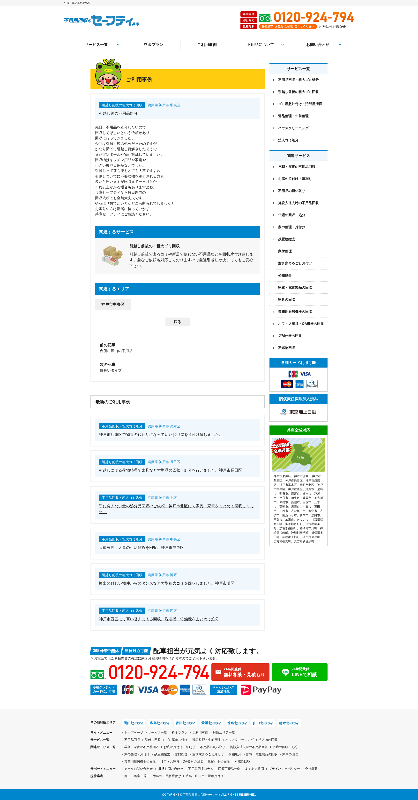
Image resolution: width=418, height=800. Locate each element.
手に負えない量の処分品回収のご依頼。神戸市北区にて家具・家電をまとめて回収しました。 (176, 509)
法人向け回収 (268, 740)
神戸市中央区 (113, 304)
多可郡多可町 (294, 524)
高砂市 (283, 506)
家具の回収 (286, 299)
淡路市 (315, 515)
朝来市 (304, 515)
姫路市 (310, 489)
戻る (177, 322)
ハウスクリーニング (293, 128)
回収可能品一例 (229, 769)
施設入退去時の (249, 747)
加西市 (283, 511)
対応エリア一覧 (224, 732)
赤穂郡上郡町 (291, 537)
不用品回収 (132, 740)
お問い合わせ (317, 44)
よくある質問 (254, 769)
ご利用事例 (207, 44)
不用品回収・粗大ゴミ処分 (298, 80)
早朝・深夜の (141, 747)
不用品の (212, 747)
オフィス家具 (301, 324)
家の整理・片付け (291, 227)
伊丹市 (283, 498)
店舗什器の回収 (290, 336)
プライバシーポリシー (284, 769)
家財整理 (285, 251)
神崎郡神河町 (299, 532)
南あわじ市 (289, 515)
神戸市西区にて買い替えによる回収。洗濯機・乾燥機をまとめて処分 (159, 619)
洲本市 (307, 493)
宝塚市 (307, 502)
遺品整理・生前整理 (293, 116)
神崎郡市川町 (308, 528)
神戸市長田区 (294, 480)
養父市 (312, 511)
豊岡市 (307, 498)
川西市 (295, 506)
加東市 (289, 519)
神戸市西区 (295, 489)
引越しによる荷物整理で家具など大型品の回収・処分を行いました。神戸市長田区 (170, 470)
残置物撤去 (286, 239)
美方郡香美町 (282, 541)
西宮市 (295, 493)
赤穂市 (283, 502)
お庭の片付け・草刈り (295, 179)
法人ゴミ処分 (288, 140)
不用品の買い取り (291, 191)
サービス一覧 (96, 44)
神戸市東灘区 (282, 476)
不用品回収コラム (200, 769)
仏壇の (285, 747)
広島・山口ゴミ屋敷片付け (205, 776)
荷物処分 (285, 275)
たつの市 (302, 519)
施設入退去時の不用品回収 (298, 203)
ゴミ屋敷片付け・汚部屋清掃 (300, 104)
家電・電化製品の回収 (295, 287)
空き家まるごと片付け (295, 263)
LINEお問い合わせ (170, 769)
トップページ (133, 732)
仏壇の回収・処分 (291, 215)
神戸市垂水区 (288, 485)
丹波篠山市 (298, 511)
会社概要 (311, 769)
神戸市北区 (307, 485)
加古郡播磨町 (288, 528)
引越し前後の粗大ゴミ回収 (298, 92)
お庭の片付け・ (179, 747)
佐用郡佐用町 (311, 537)
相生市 (295, 498)
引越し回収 (153, 740)
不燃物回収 (286, 348)
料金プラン (153, 44)
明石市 (283, 493)
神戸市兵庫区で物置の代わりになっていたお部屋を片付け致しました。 (161, 434)
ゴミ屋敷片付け (176, 740)
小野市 (307, 506)
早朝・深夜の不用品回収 (296, 167)
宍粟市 (278, 519)
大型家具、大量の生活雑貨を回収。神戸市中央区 (141, 547)
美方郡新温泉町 (304, 541)
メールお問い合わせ (138, 769)
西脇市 (295, 502)
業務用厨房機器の (295, 311)
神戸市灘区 (301, 476)
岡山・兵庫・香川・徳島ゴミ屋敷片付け (152, 776)
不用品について (260, 44)
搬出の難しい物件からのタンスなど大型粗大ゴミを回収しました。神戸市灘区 (166, 583)
